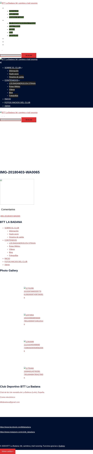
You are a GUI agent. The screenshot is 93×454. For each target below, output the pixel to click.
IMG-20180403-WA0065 (10, 216)
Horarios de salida (16, 17)
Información (13, 11)
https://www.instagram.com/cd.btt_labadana (17, 432)
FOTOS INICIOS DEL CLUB (16, 42)
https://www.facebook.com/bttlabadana (15, 427)
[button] (2, 50)
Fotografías (13, 36)
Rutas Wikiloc (14, 26)
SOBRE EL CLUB (12, 8)
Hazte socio (14, 14)
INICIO (7, 39)
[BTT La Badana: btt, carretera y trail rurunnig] (18, 3)
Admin (7, 45)
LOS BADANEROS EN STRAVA (22, 23)
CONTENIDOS (11, 20)
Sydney (62, 446)
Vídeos (12, 29)
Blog (11, 32)
